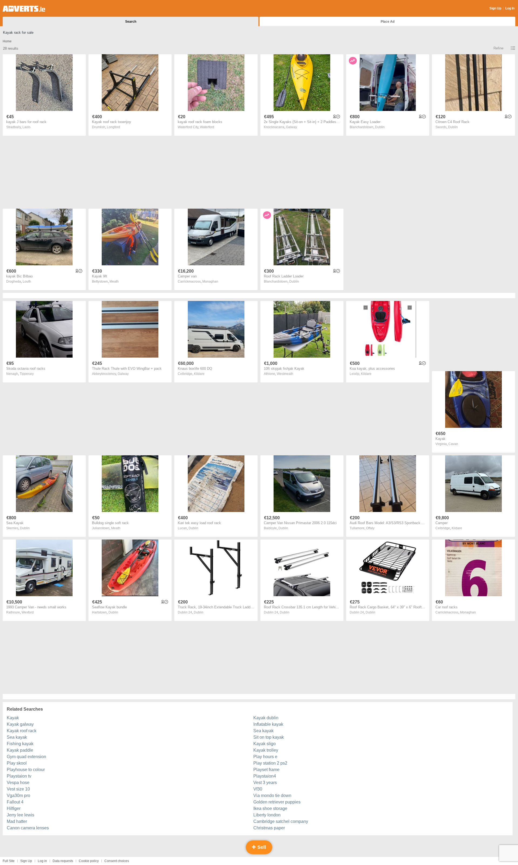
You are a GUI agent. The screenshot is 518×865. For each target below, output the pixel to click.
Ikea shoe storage (270, 808)
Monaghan (210, 281)
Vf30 (257, 789)
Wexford (28, 612)
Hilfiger (14, 808)
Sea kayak (263, 730)
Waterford (207, 127)
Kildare (199, 374)
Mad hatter (17, 821)
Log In (509, 8)
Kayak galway (20, 724)
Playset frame (266, 769)
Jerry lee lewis (20, 815)
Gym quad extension (26, 756)
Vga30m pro (18, 795)
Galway (291, 127)
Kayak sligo (264, 743)
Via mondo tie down (272, 795)
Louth (27, 281)
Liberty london (267, 815)
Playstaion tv (19, 776)
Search (130, 21)
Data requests (63, 861)
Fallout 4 (15, 802)
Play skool (17, 763)
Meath (114, 281)
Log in (42, 861)
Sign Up (495, 8)
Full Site (9, 861)
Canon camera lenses (28, 828)
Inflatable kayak (268, 724)
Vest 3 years (265, 782)
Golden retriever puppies (277, 802)
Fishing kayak (20, 743)
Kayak (13, 717)
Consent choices (116, 861)
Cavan (453, 444)
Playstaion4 (264, 776)
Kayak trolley (265, 750)
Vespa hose (18, 782)
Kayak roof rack (21, 730)
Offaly (370, 528)
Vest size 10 (18, 789)
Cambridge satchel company (280, 821)
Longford (113, 127)
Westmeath (285, 374)
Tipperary (27, 374)
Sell (261, 847)
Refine (498, 48)
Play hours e (265, 756)
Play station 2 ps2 (270, 763)
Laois (26, 127)
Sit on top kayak (268, 737)
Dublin (380, 127)
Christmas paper (269, 828)
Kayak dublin (265, 717)
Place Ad (387, 21)
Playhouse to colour (26, 769)
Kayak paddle (20, 750)
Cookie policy (89, 861)
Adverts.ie (24, 9)
